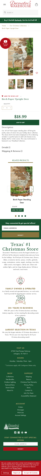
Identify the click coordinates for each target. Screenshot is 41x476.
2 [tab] (19, 216)
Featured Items (10, 385)
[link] (15, 433)
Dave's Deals (10, 387)
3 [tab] (22, 216)
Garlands (18, 20)
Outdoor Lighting (10, 382)
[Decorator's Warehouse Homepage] (20, 426)
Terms (28, 387)
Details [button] (5, 147)
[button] (4, 4)
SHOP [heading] (10, 373)
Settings (6, 473)
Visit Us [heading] (20, 348)
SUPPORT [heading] (28, 373)
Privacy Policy (28, 385)
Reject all (16, 473)
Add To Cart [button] (17, 210)
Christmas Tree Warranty (28, 382)
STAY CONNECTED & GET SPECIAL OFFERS (20, 438)
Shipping (29, 376)
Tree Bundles (10, 379)
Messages (20, 410)
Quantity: (7, 104)
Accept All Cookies (31, 473)
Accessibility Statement (28, 396)
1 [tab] (16, 216)
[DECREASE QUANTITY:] (3, 107)
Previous (9, 189)
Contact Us (28, 390)
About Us (10, 390)
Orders (20, 407)
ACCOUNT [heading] (20, 404)
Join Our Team (28, 393)
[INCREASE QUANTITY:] (10, 107)
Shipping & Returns (11, 151)
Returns (28, 379)
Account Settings (20, 415)
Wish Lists (20, 412)
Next (31, 189)
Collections (10, 376)
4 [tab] (25, 216)
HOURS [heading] (20, 358)
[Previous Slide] (2, 20)
